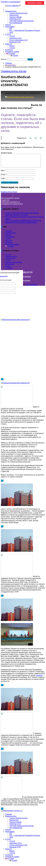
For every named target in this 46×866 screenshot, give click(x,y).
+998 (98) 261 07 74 (23, 272)
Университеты (10, 11)
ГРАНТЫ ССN (15, 19)
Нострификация (15, 23)
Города (8, 25)
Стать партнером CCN (18, 40)
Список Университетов (18, 13)
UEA (11, 32)
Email (3, 174)
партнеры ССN (15, 38)
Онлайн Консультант (23, 280)
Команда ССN (15, 42)
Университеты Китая (13, 71)
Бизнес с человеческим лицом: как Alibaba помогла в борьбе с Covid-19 (22, 214)
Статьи (12, 48)
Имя (3, 170)
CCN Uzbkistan (32, 285)
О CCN (8, 34)
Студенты (9, 50)
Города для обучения (13, 262)
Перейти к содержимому (10, 2)
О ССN (8, 260)
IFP (10, 28)
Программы (10, 27)
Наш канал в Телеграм (23, 276)
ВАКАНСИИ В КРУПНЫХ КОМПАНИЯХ (21, 222)
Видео (11, 46)
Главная (8, 9)
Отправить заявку (12, 52)
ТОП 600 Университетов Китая (21, 21)
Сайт (3, 178)
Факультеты (14, 15)
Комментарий (6, 153)
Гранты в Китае (15, 17)
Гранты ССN (10, 258)
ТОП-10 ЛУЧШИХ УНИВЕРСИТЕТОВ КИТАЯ (23, 221)
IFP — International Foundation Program (24, 30)
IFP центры (9, 264)
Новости (8, 44)
